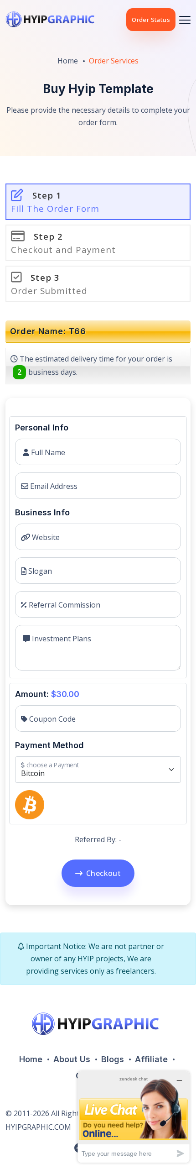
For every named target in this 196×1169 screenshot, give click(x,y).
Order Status (151, 20)
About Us (71, 1059)
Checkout (103, 873)
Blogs (112, 1059)
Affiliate (151, 1059)
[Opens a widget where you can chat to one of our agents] (133, 1117)
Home (67, 61)
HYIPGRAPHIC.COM (38, 1127)
